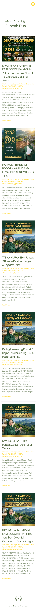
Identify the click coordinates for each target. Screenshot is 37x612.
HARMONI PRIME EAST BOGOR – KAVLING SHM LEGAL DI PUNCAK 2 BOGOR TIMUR (18, 170)
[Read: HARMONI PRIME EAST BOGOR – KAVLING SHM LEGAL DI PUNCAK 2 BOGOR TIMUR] (18, 144)
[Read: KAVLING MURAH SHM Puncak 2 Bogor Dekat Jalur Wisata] (18, 420)
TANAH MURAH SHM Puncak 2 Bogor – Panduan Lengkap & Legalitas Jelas (18, 261)
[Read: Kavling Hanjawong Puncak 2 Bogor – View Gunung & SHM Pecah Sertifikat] (18, 329)
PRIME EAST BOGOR (15, 86)
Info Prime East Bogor (9, 84)
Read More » (6, 120)
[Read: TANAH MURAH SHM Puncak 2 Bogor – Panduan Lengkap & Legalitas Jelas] (18, 237)
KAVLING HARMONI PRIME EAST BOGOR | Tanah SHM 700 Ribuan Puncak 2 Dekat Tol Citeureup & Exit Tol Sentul (17, 73)
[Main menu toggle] (33, 4)
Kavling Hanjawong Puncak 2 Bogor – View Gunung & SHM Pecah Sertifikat (18, 353)
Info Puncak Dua (23, 84)
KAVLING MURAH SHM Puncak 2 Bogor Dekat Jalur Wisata (17, 444)
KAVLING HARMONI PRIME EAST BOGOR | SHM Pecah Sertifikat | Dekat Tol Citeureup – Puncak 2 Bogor (17, 535)
